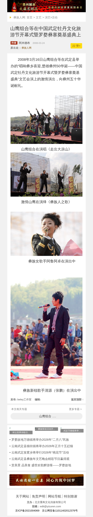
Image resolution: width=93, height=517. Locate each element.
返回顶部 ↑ (77, 399)
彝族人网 (26, 47)
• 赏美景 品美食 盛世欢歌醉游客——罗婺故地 (40, 465)
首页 (29, 17)
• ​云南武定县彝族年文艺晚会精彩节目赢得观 (39, 459)
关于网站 (22, 496)
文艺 (39, 17)
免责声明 (38, 496)
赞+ (76, 45)
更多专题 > (75, 409)
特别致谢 (70, 496)
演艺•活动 (51, 17)
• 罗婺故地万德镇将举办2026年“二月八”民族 (39, 439)
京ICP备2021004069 (27, 510)
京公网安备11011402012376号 (60, 510)
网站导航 (54, 496)
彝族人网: (19, 17)
